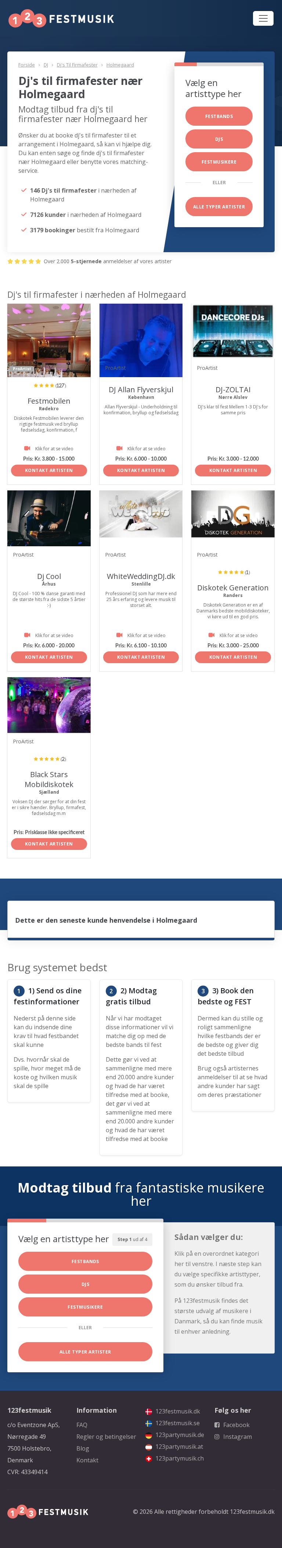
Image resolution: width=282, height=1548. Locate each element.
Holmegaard (120, 64)
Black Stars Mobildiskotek (49, 779)
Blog (82, 1448)
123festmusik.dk (177, 1411)
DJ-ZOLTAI (233, 389)
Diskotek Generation (233, 588)
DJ (46, 64)
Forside (26, 64)
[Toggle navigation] (263, 18)
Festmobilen (49, 401)
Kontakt (87, 1460)
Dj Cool (49, 576)
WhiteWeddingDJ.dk (141, 576)
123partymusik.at (178, 1446)
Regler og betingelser (106, 1437)
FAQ (81, 1425)
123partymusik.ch (179, 1458)
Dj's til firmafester (77, 64)
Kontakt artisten (49, 470)
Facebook (236, 1425)
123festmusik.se (177, 1423)
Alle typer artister (219, 207)
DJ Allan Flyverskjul (141, 389)
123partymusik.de (179, 1435)
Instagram (237, 1437)
